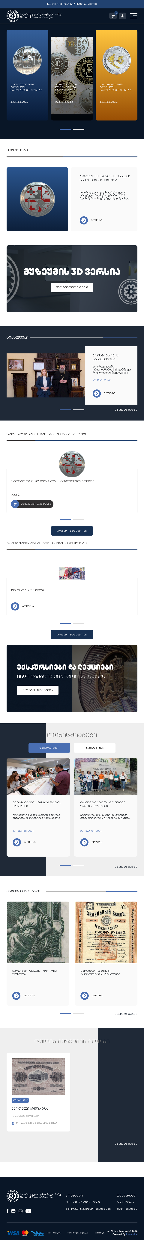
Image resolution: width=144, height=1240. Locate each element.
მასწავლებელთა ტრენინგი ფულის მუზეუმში (102, 804)
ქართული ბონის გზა (30, 1109)
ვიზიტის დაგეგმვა (38, 690)
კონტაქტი (74, 1195)
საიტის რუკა (99, 1233)
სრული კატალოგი (72, 531)
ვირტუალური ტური (72, 287)
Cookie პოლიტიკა (54, 1233)
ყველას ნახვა (126, 410)
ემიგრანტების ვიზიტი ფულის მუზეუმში (37, 804)
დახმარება (126, 1195)
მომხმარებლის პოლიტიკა (78, 1233)
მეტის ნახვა (19, 102)
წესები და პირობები (83, 1202)
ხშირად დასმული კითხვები (88, 1209)
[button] (65, 129)
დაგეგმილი (95, 748)
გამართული (49, 748)
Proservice (131, 1234)
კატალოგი (17, 150)
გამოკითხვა (127, 1209)
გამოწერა (125, 1202)
